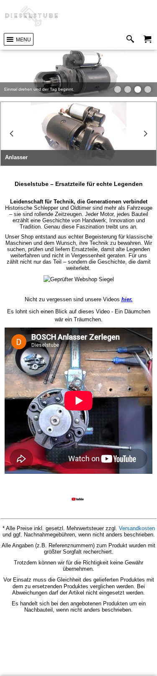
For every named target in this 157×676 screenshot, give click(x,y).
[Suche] (132, 39)
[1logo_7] (31, 16)
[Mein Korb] (147, 39)
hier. (127, 299)
